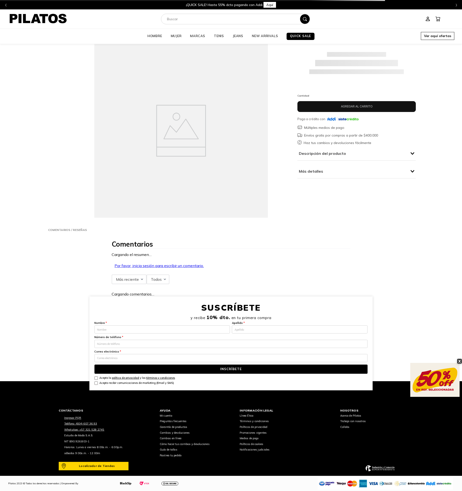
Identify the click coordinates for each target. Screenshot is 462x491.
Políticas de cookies (251, 444)
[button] (437, 36)
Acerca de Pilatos (350, 415)
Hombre (155, 36)
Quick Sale (300, 36)
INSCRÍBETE (231, 369)
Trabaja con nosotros (353, 421)
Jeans (238, 36)
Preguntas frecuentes (173, 421)
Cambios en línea (171, 438)
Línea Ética (246, 415)
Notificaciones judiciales (255, 449)
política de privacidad (125, 378)
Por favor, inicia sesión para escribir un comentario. (159, 265)
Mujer (176, 36)
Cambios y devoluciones (175, 432)
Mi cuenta (166, 415)
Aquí (269, 5)
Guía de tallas (168, 449)
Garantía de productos (173, 427)
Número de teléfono (108, 337)
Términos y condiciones (254, 421)
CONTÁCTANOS (71, 410)
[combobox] (235, 19)
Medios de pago (249, 438)
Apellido (238, 323)
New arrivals (265, 36)
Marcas (197, 36)
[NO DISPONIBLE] (356, 106)
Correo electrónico (107, 351)
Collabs (345, 427)
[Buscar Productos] (305, 19)
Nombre (100, 323)
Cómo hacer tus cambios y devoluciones (185, 444)
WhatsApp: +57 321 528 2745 (84, 429)
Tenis (219, 36)
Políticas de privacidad (253, 427)
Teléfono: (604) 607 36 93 (80, 423)
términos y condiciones (160, 378)
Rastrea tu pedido (171, 455)
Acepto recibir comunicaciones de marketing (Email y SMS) (136, 383)
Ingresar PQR (72, 417)
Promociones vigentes (253, 432)
